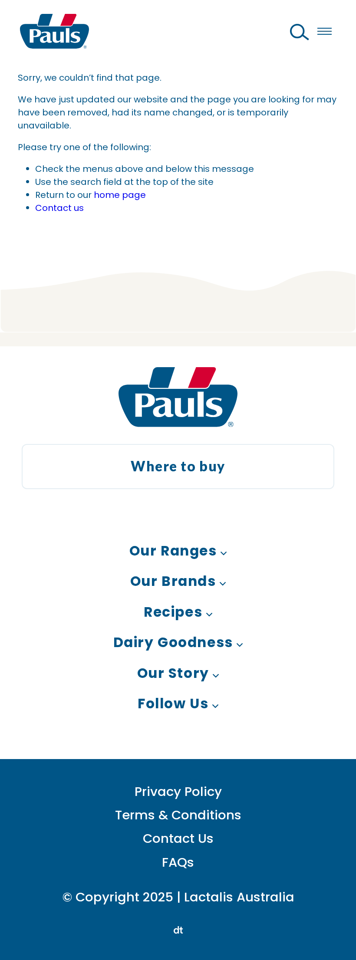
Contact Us (178, 838)
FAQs (178, 862)
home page (120, 195)
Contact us (59, 208)
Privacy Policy (178, 791)
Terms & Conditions (178, 815)
